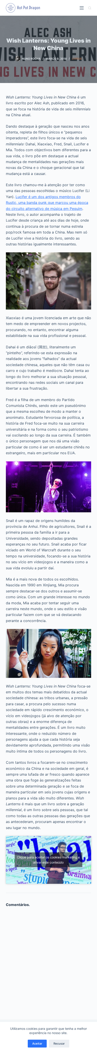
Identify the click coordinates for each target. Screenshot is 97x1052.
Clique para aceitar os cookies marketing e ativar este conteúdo (48, 859)
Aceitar (37, 1043)
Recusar (59, 1043)
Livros (77, 58)
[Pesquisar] (89, 8)
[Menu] (82, 8)
